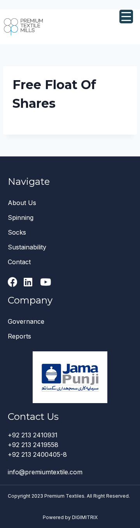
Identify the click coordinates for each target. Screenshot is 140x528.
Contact (19, 262)
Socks (17, 232)
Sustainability (27, 247)
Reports (19, 336)
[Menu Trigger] (126, 16)
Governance (26, 321)
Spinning (20, 217)
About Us (22, 203)
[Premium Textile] (23, 26)
